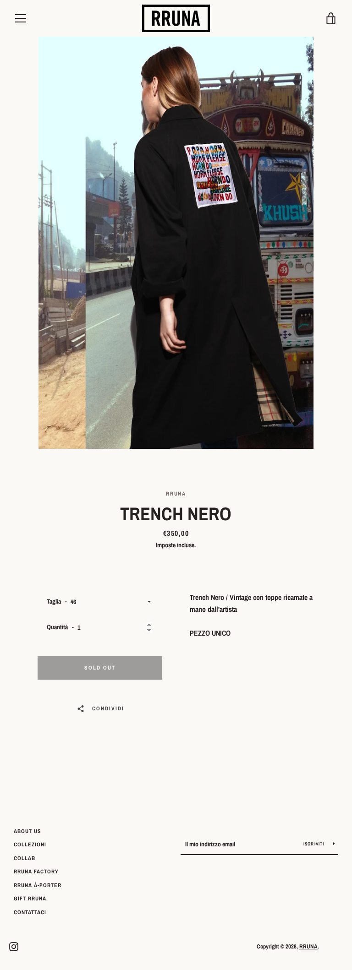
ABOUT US (27, 831)
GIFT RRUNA (30, 898)
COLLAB (24, 858)
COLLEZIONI (30, 844)
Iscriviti (314, 844)
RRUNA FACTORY (36, 871)
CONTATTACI (30, 912)
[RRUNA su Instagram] (13, 946)
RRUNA (308, 946)
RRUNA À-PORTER (37, 885)
